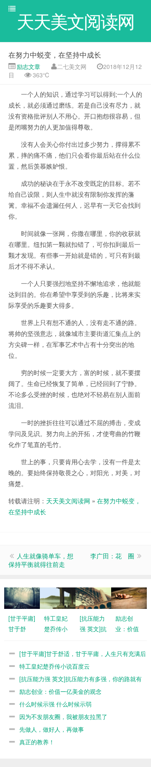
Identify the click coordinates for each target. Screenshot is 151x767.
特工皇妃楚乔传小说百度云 (54, 666)
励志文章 (27, 66)
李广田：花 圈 (112, 555)
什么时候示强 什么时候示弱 (55, 704)
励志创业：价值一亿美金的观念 (60, 691)
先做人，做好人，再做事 (51, 729)
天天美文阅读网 (68, 500)
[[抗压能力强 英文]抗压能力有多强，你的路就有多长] (93, 597)
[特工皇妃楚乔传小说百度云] (58, 597)
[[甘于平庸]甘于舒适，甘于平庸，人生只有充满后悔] (22, 597)
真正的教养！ (37, 742)
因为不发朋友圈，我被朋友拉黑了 (63, 716)
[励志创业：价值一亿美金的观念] (129, 597)
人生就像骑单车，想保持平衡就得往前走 (40, 560)
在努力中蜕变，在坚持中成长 (54, 54)
